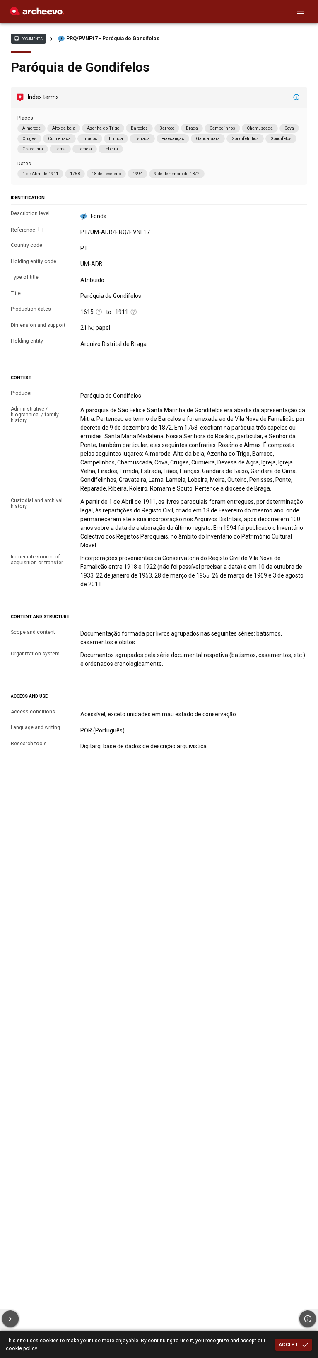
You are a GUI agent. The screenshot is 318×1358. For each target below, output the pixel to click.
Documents (28, 38)
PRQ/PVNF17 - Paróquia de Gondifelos (112, 38)
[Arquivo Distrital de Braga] (37, 13)
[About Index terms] (296, 97)
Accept (288, 1344)
